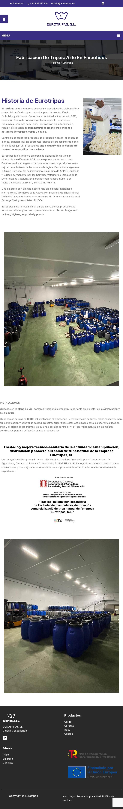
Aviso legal (69, 796)
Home (56, 62)
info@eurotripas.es (64, 3)
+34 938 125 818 (39, 3)
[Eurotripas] (61, 18)
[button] (4, 19)
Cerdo (67, 721)
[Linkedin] (103, 3)
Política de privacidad (89, 796)
